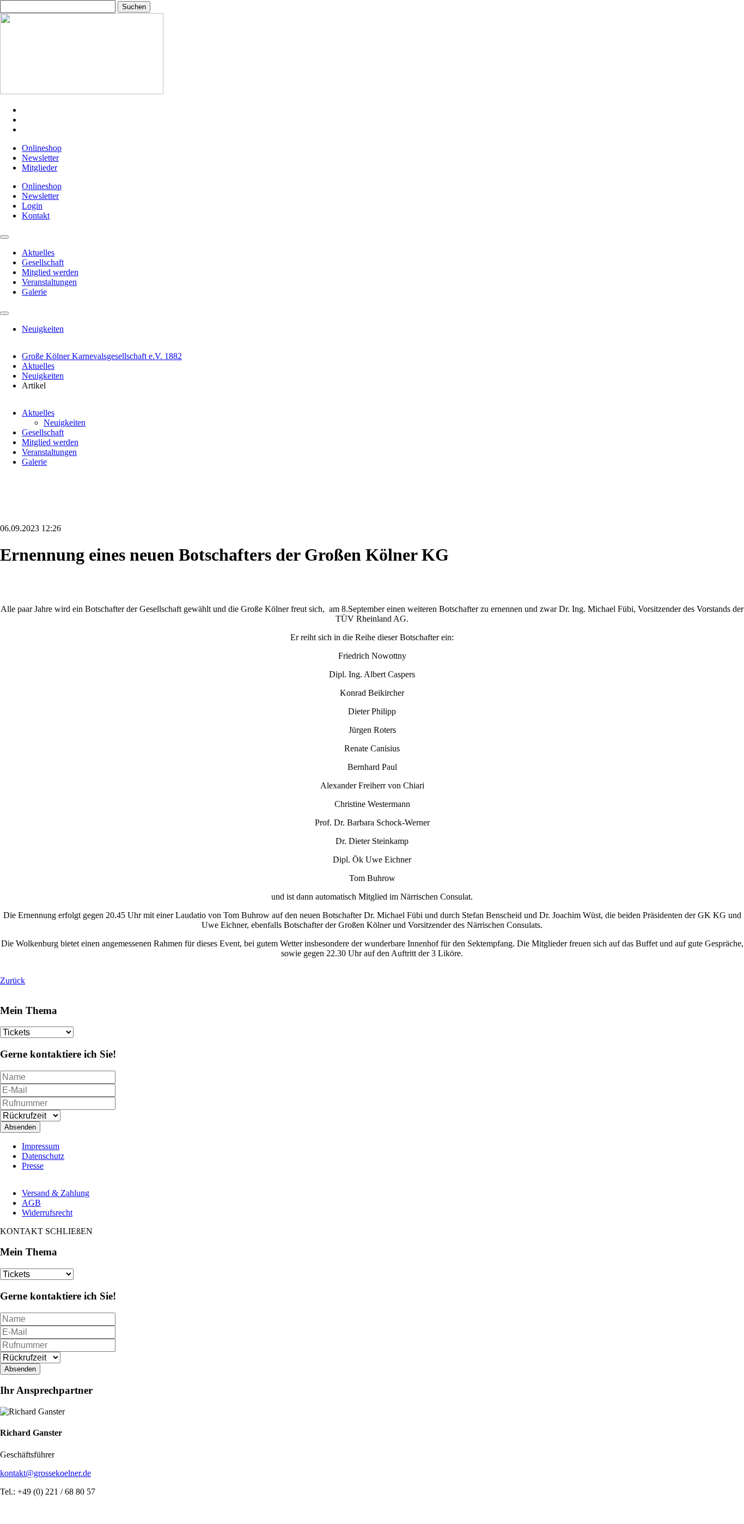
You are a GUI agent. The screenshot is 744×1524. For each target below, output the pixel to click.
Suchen (134, 7)
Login (32, 205)
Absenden (20, 1127)
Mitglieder (39, 167)
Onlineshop (42, 148)
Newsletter (40, 157)
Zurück (12, 980)
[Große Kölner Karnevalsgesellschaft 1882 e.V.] (81, 91)
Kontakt (36, 215)
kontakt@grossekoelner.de (45, 1473)
